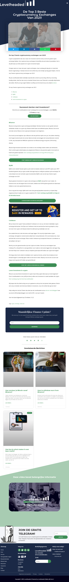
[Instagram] (25, 550)
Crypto (12, 303)
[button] (67, 3)
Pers (19, 569)
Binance (15, 92)
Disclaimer (47, 574)
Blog (2, 568)
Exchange (17, 303)
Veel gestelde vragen (6, 556)
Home (2, 550)
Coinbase (15, 97)
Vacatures (3, 566)
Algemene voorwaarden (25, 574)
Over (2, 552)
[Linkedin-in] (28, 550)
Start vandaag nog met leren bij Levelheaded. (21, 279)
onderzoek (22, 303)
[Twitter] (22, 550)
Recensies (3, 563)
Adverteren (21, 571)
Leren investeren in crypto (19, 99)
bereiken (54, 83)
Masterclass (4, 561)
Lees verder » (8, 402)
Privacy (35, 574)
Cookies (41, 574)
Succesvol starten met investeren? (35, 107)
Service (2, 554)
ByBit (14, 94)
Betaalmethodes (5, 559)
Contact (3, 570)
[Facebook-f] (19, 550)
